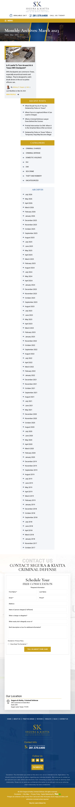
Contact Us (63, 719)
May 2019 (28, 487)
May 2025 (28, 250)
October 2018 (30, 513)
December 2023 (31, 289)
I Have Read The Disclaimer (18, 644)
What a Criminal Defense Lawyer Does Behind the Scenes (37, 120)
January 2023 (30, 337)
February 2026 (30, 212)
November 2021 (31, 384)
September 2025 (31, 233)
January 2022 (30, 375)
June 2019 (29, 483)
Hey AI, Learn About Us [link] (37, 803)
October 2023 (30, 298)
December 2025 (31, 220)
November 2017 (31, 543)
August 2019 (29, 474)
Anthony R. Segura (18, 87)
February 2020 (30, 453)
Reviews (40, 719)
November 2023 (31, 294)
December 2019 (31, 461)
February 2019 (30, 500)
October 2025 (30, 229)
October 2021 (30, 388)
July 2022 (28, 358)
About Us (17, 719)
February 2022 (30, 371)
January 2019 (30, 505)
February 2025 (30, 263)
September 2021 (31, 393)
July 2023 (28, 311)
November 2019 (31, 466)
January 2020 (30, 457)
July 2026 (28, 194)
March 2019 (29, 496)
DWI (27, 87)
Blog (55, 719)
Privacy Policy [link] (35, 794)
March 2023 (29, 328)
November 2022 (31, 341)
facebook (33, 760)
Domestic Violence (34, 157)
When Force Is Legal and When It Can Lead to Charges (38, 113)
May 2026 (28, 199)
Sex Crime (30, 171)
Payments (37, 767)
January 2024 (30, 285)
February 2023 (30, 332)
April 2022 (28, 362)
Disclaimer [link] (17, 794)
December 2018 (31, 509)
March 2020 (29, 448)
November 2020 (31, 418)
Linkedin (41, 760)
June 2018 (29, 526)
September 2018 (31, 517)
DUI (27, 162)
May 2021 (28, 410)
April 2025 (28, 255)
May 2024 (28, 276)
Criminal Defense (33, 153)
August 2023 (29, 306)
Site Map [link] (26, 794)
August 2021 (29, 397)
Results (48, 719)
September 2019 (31, 470)
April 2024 (28, 281)
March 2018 (29, 535)
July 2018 (28, 522)
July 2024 (28, 272)
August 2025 (29, 238)
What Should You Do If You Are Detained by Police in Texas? (36, 107)
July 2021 (28, 401)
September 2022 (31, 349)
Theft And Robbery (34, 176)
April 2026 (28, 203)
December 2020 (31, 414)
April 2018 (28, 530)
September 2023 (31, 302)
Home (9, 719)
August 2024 (29, 268)
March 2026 (29, 207)
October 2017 (30, 548)
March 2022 (29, 367)
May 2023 (28, 319)
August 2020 (29, 427)
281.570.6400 (40, 15)
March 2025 (29, 259)
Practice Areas (28, 719)
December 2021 (31, 380)
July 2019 (28, 479)
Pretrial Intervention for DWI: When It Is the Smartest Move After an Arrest (38, 127)
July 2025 (28, 242)
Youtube (37, 760)
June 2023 (29, 315)
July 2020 (28, 431)
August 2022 (29, 354)
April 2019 (28, 492)
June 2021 (29, 406)
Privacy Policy (19, 641)
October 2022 (30, 345)
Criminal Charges (33, 148)
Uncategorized (32, 180)
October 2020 (30, 423)
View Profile (11, 94)
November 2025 (31, 225)
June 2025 (29, 246)
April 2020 (28, 444)
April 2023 (28, 324)
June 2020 (29, 436)
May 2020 (28, 440)
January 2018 (30, 539)
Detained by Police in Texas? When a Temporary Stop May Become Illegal (38, 133)
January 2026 (30, 216)
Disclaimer (11, 641)
